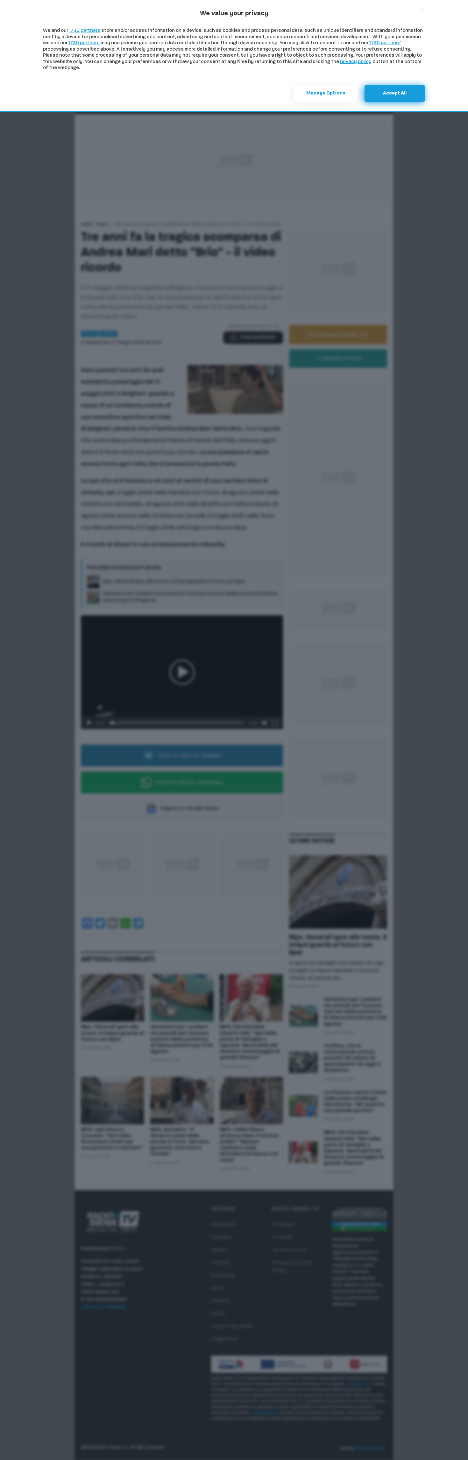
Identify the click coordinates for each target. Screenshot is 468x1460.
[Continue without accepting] (422, 8)
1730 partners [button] (84, 30)
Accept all (395, 93)
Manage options (325, 93)
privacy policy (356, 61)
